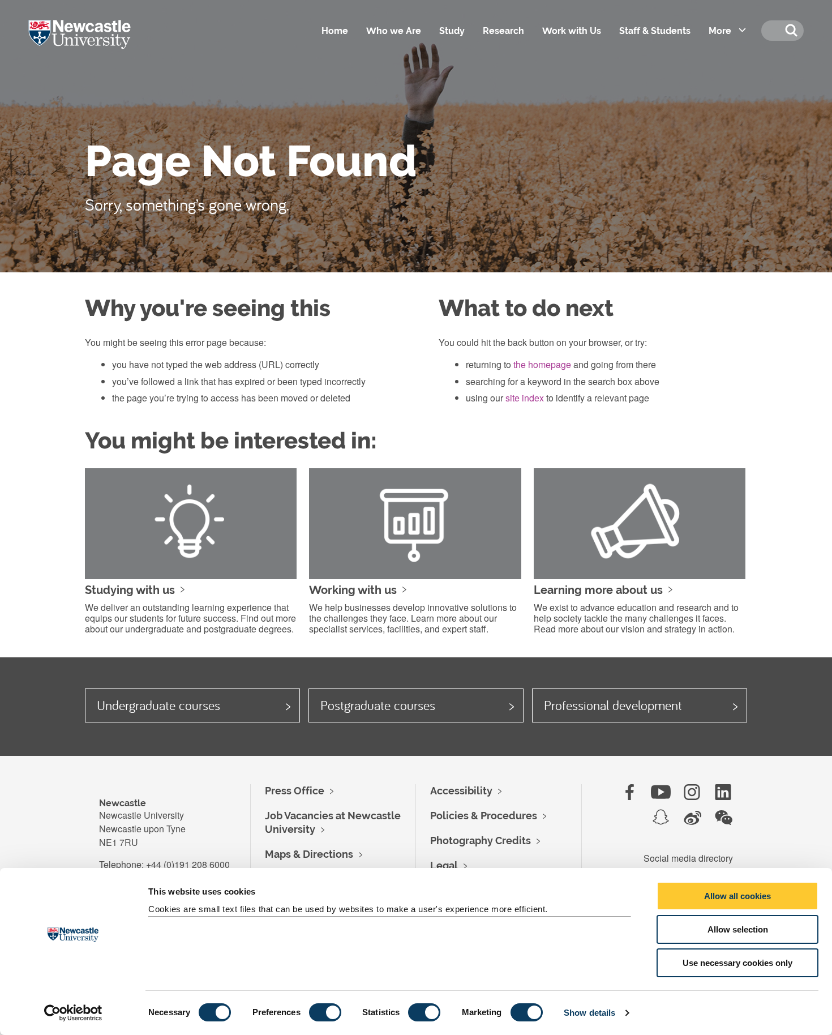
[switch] (325, 1012)
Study (452, 30)
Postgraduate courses (377, 704)
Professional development (613, 704)
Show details (589, 1012)
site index (524, 397)
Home (334, 30)
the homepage (542, 364)
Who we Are (393, 30)
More (720, 30)
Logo (95, 45)
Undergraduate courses (158, 704)
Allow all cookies (737, 896)
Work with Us (571, 30)
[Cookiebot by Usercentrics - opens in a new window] (73, 1012)
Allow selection (737, 929)
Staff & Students (655, 30)
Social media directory (688, 858)
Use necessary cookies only (737, 963)
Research (503, 30)
